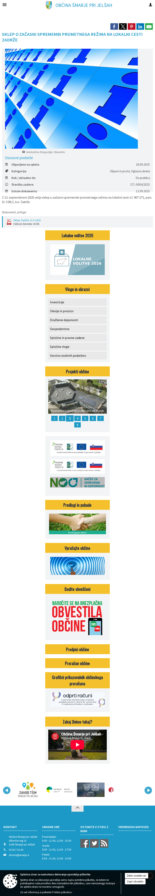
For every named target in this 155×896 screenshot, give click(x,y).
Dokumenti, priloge (14, 212)
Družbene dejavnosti (64, 320)
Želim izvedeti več (136, 875)
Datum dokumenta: (25, 191)
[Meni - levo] (4, 4)
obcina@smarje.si (19, 855)
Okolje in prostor (62, 311)
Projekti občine (77, 371)
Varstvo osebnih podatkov (68, 355)
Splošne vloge (59, 347)
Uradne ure (51, 827)
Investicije (57, 302)
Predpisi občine (77, 649)
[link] (114, 26)
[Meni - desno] (150, 4)
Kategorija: (19, 171)
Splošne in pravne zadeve (67, 338)
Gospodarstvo (59, 329)
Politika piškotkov (62, 892)
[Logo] (59, 790)
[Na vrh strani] (77, 809)
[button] (6, 790)
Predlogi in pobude (77, 505)
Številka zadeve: (23, 184)
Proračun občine (77, 663)
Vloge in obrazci (77, 289)
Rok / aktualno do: (24, 178)
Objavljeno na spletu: (26, 164)
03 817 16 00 (16, 850)
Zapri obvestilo (135, 881)
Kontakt (10, 827)
